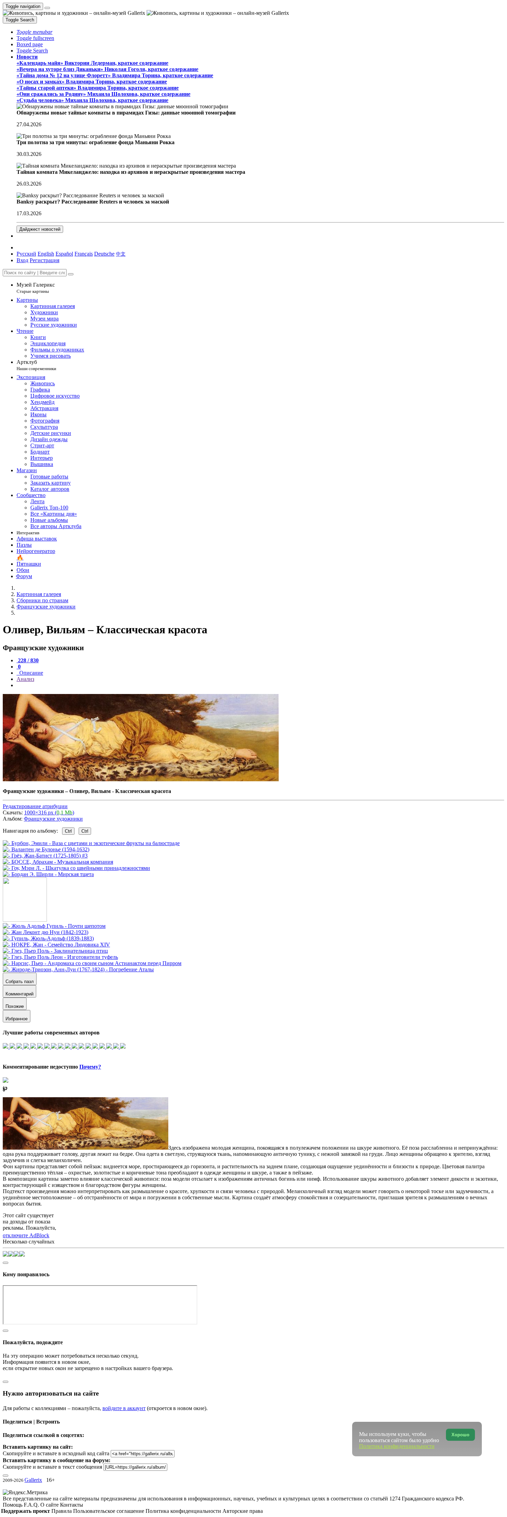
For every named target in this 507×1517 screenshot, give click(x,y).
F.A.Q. (32, 1505)
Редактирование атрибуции (35, 806)
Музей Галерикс (36, 288)
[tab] (28, 660)
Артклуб (36, 365)
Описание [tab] (30, 673)
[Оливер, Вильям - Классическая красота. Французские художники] (141, 779)
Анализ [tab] (25, 679)
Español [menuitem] (64, 254)
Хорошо (460, 1434)
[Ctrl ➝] (54, 926)
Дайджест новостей (39, 229)
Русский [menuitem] (26, 254)
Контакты (71, 1505)
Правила (62, 1511)
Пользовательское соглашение (109, 1511)
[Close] (70, 274)
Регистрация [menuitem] (44, 260)
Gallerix (33, 1480)
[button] (34, 32)
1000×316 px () (49, 812)
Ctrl (68, 831)
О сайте (50, 1505)
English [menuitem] (46, 254)
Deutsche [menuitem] (104, 254)
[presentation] (260, 685)
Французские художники (53, 819)
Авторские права (242, 1511)
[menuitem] (121, 254)
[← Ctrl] (48, 874)
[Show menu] (47, 8)
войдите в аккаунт (124, 1408)
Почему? (90, 1067)
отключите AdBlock (26, 1235)
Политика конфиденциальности (184, 1511)
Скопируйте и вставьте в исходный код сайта (56, 1453)
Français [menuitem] (83, 254)
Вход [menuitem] (22, 260)
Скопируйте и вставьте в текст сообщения (52, 1467)
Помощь (13, 1505)
